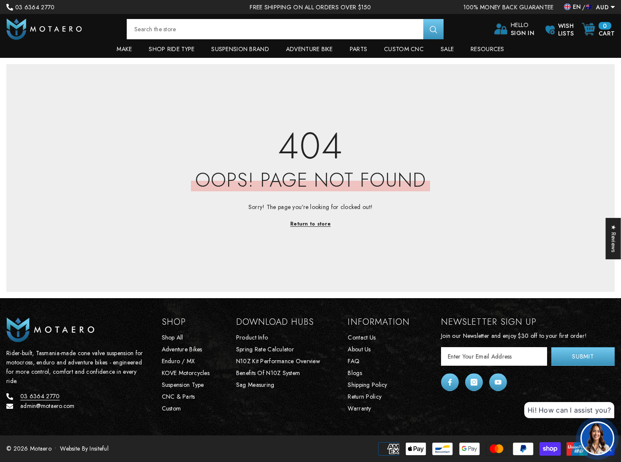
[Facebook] (450, 382)
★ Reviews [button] (614, 239)
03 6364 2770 (34, 7)
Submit (583, 356)
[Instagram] (474, 382)
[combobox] (275, 29)
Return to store (310, 224)
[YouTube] (498, 382)
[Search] (285, 29)
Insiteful (99, 448)
